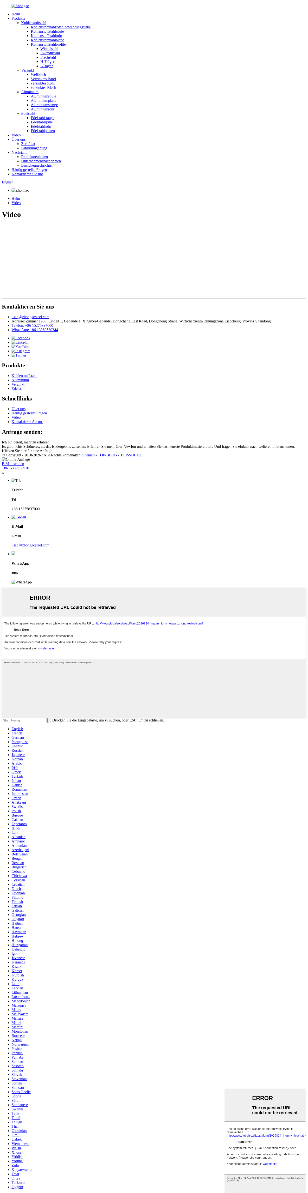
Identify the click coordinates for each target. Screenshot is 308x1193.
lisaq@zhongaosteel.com (30, 317)
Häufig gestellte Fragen (29, 170)
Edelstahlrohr (41, 126)
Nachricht (19, 152)
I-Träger (46, 66)
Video (16, 135)
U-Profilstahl (50, 53)
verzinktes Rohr (43, 83)
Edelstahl (28, 113)
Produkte (18, 18)
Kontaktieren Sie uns (27, 174)
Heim (16, 14)
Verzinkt (27, 70)
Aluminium (29, 92)
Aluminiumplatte (43, 100)
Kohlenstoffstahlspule (47, 31)
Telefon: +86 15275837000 (32, 325)
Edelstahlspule (42, 122)
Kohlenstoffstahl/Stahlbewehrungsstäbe (61, 27)
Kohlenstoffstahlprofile (48, 44)
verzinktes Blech (43, 87)
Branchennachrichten (37, 165)
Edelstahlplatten (43, 131)
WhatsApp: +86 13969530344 (35, 330)
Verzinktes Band (43, 79)
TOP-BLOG (107, 455)
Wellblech (38, 75)
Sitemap (88, 455)
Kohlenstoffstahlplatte (47, 40)
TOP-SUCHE (131, 455)
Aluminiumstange (44, 105)
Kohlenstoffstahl (33, 23)
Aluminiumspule (43, 96)
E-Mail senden (13, 464)
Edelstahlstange (42, 118)
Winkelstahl (49, 49)
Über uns (19, 139)
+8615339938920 (15, 468)
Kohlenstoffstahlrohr (46, 36)
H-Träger (47, 62)
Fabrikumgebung (34, 148)
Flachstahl (48, 57)
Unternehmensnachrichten (41, 161)
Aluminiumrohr (42, 109)
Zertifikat (28, 144)
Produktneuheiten (34, 157)
